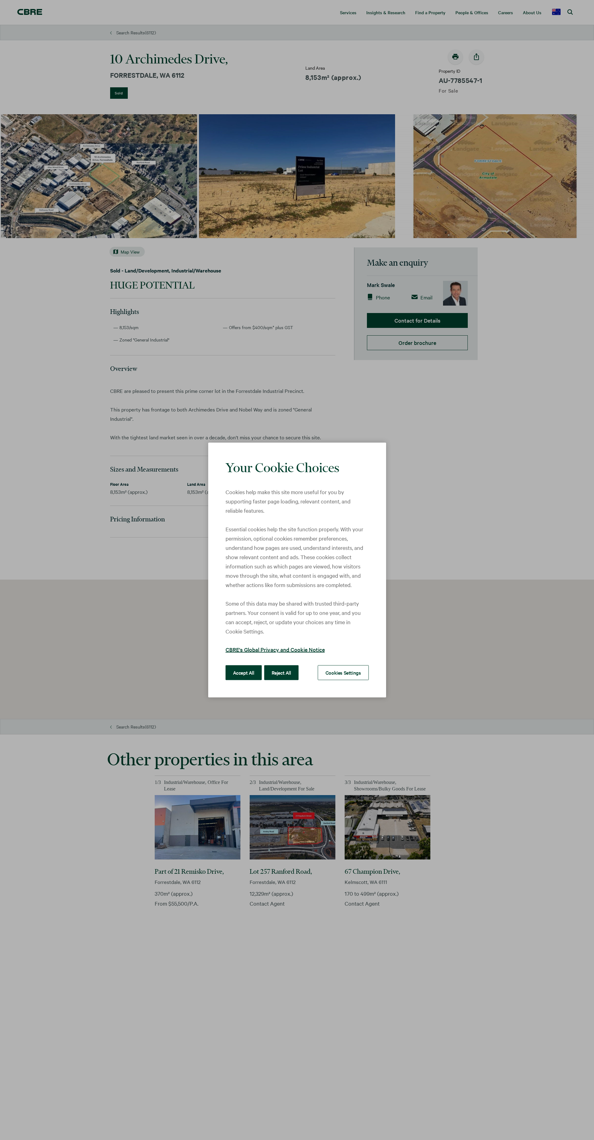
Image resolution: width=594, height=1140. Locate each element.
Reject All (281, 672)
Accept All (243, 672)
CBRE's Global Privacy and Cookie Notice (275, 649)
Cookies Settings (343, 672)
